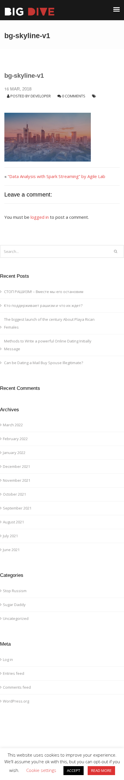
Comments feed (17, 687)
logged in (40, 217)
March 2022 (13, 424)
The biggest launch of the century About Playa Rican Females (49, 323)
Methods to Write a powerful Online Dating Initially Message (47, 344)
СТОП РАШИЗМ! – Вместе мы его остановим (43, 291)
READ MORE (101, 770)
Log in (8, 659)
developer (41, 96)
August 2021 (13, 522)
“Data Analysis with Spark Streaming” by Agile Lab (56, 176)
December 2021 (16, 466)
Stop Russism (15, 590)
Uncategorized (16, 618)
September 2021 (17, 508)
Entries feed (13, 673)
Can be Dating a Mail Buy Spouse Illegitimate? (43, 362)
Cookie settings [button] (41, 770)
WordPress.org (16, 701)
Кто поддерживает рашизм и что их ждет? (43, 305)
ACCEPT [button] (73, 770)
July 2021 (10, 535)
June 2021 (11, 549)
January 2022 (14, 452)
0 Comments (73, 96)
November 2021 (16, 480)
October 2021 (14, 494)
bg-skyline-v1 (24, 75)
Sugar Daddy (14, 604)
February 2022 (15, 438)
